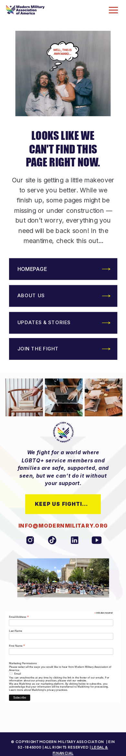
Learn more (16, 689)
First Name (17, 645)
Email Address (19, 617)
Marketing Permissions (23, 663)
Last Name (15, 631)
